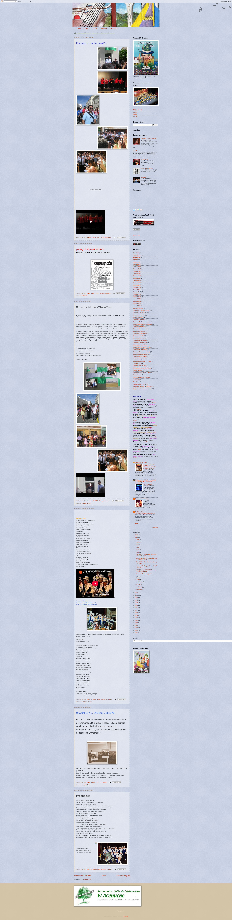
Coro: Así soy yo (137, 363)
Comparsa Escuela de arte (140, 328)
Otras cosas (136, 379)
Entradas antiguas (123, 876)
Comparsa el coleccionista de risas (142, 324)
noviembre (139, 587)
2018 (136, 612)
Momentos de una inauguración (144, 573)
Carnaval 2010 (137, 275)
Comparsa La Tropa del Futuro (141, 310)
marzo (138, 544)
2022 (136, 622)
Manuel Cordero (137, 375)
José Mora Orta (139, 512)
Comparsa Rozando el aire (140, 340)
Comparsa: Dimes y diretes (140, 354)
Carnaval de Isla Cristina (142, 499)
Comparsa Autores (87, 701)
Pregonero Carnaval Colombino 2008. (143, 386)
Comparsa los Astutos (139, 331)
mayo (138, 549)
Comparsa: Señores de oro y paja (142, 361)
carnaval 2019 (137, 296)
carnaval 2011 (136, 278)
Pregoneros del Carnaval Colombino (142, 388)
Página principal (82, 28)
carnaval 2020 (137, 299)
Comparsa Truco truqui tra (140, 342)
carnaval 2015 (137, 287)
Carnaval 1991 (137, 266)
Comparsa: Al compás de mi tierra (142, 347)
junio (137, 552)
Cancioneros (136, 262)
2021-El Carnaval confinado (147, 485)
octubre (138, 584)
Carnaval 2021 (137, 301)
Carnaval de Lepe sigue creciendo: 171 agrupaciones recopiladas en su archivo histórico (149, 466)
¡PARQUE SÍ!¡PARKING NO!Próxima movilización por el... (146, 570)
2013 (136, 600)
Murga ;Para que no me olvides (141, 377)
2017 (136, 610)
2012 (136, 597)
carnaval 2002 (137, 271)
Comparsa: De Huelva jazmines (141, 352)
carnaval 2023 (137, 303)
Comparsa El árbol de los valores (142, 322)
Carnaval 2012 (137, 280)
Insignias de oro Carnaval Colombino (142, 372)
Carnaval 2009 (137, 273)
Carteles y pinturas (138, 308)
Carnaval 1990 (137, 264)
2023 (136, 625)
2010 (136, 592)
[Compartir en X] (121, 237)
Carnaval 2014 (137, 285)
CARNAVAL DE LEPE (141, 462)
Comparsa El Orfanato (139, 326)
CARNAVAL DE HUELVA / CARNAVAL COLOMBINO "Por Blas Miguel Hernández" (145, 481)
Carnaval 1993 (137, 269)
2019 (136, 615)
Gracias (135, 150)
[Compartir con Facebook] (123, 237)
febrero (138, 542)
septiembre (139, 582)
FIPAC (137, 523)
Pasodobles (136, 382)
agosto (138, 579)
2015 (136, 605)
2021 (136, 620)
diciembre (139, 589)
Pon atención (144, 159)
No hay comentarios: (106, 237)
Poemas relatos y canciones (140, 384)
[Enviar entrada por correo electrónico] (114, 237)
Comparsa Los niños (138, 335)
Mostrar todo (155, 527)
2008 (136, 535)
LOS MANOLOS (93, 8)
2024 (136, 627)
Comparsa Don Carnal (139, 319)
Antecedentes (136, 257)
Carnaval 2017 (137, 292)
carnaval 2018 (137, 294)
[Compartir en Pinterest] (125, 237)
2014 (136, 602)
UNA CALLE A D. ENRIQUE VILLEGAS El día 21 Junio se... (146, 558)
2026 (136, 632)
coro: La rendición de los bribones (142, 368)
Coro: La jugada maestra (139, 365)
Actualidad (84, 295)
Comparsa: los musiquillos (140, 356)
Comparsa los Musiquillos (140, 333)
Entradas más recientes (82, 876)
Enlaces (104, 28)
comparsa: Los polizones (139, 358)
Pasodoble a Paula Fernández (148, 138)
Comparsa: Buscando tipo (140, 349)
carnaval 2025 (137, 305)
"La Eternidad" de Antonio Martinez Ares (145, 513)
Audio (154, 402)
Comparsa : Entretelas (139, 315)
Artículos (114, 28)
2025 (136, 630)
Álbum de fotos (137, 255)
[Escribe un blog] (119, 237)
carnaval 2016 (137, 289)
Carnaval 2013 (137, 282)
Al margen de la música (147, 168)
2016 (136, 607)
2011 (136, 595)
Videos (94, 28)
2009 (136, 537)
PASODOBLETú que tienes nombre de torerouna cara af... (146, 555)
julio (137, 577)
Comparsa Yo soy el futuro (140, 345)
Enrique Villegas (86, 503)
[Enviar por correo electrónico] (118, 237)
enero (138, 539)
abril (137, 547)
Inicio (104, 876)
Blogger (126, 916)
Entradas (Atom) (86, 879)
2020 (136, 617)
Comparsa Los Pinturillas (139, 312)
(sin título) (143, 177)
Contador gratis (136, 235)
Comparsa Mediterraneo (139, 338)
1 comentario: (103, 782)
